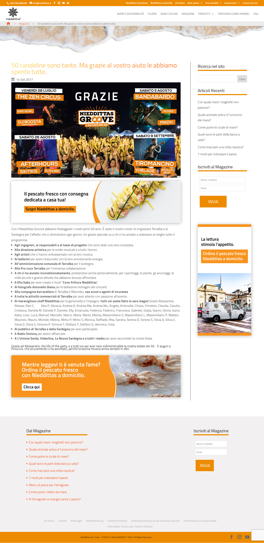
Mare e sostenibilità (130, 14)
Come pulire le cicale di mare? (218, 127)
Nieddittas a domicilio (161, 3)
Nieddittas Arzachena (137, 3)
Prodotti (204, 14)
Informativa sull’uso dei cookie (200, 521)
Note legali (76, 521)
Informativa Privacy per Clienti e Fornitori (130, 526)
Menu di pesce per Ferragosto (49, 485)
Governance (230, 3)
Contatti (62, 521)
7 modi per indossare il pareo (217, 154)
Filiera (152, 14)
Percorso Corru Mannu (233, 14)
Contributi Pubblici (117, 521)
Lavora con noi (250, 3)
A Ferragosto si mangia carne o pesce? (55, 499)
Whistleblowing (94, 521)
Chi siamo (180, 3)
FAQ (255, 14)
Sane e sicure (169, 14)
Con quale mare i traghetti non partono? (56, 442)
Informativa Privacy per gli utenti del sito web (155, 521)
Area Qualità (211, 3)
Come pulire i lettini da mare (48, 492)
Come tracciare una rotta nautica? (221, 147)
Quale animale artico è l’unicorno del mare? (58, 449)
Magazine (188, 14)
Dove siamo (193, 3)
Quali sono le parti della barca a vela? (54, 463)
